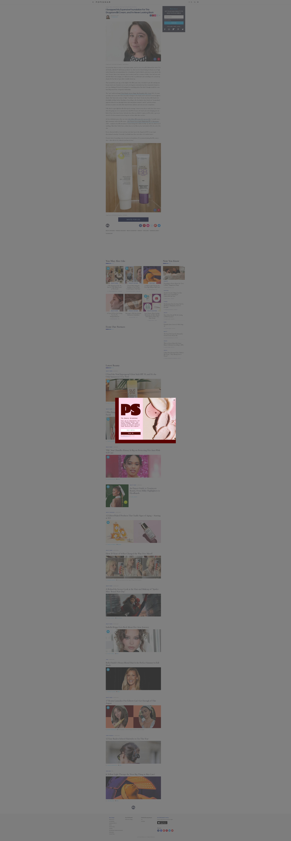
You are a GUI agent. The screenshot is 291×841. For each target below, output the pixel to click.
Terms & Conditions (125, 436)
